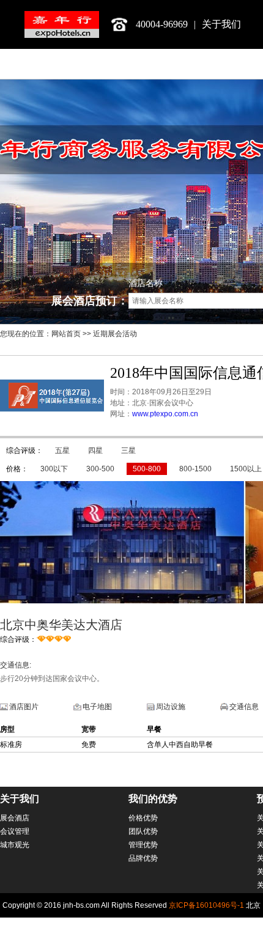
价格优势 (143, 818)
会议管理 (14, 831)
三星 (128, 450)
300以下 (54, 469)
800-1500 (195, 469)
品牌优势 (143, 858)
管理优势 (143, 845)
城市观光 (14, 845)
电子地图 (97, 706)
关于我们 (221, 24)
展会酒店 (14, 818)
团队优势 (143, 831)
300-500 (100, 469)
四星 (95, 450)
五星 (62, 450)
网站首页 (66, 333)
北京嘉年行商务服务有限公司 (61, 24)
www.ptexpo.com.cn (165, 414)
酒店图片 (24, 706)
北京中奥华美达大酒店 (61, 624)
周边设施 (170, 706)
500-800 (147, 469)
